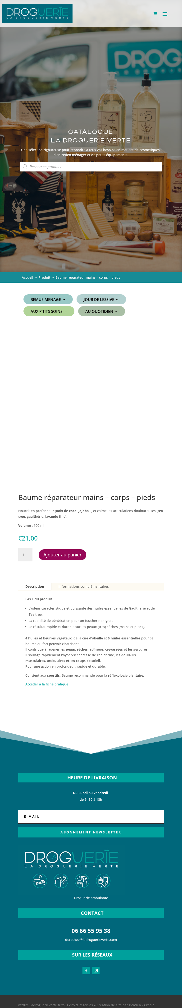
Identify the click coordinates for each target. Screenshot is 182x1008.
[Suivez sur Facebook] (86, 970)
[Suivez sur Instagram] (96, 970)
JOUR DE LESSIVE (99, 300)
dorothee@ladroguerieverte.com (91, 939)
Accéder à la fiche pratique (46, 684)
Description (34, 586)
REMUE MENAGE (46, 300)
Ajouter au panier (62, 554)
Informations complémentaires (84, 586)
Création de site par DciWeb (118, 1005)
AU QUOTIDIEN (99, 312)
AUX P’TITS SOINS (47, 312)
